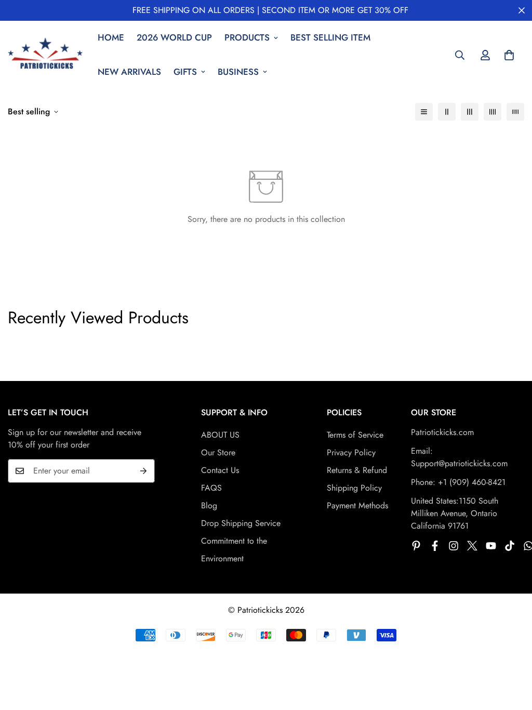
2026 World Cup (174, 37)
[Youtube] (491, 546)
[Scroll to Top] (512, 653)
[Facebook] (435, 546)
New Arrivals (129, 71)
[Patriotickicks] (45, 54)
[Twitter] (472, 546)
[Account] (485, 55)
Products (247, 37)
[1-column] (424, 112)
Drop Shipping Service (241, 523)
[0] (509, 55)
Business (238, 71)
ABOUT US (220, 435)
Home (111, 37)
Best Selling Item (330, 37)
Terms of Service (355, 435)
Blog (209, 505)
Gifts (185, 71)
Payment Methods (357, 505)
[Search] (459, 55)
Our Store (218, 452)
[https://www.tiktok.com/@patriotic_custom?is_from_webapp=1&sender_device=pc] (509, 546)
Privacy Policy (351, 452)
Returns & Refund (357, 470)
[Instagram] (453, 546)
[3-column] (469, 112)
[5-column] (515, 112)
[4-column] (492, 112)
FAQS (211, 488)
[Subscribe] (143, 471)
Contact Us (220, 470)
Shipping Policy (354, 488)
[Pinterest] (416, 546)
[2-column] (447, 112)
